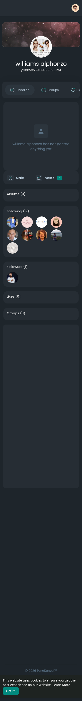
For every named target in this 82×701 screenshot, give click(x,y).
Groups (13, 313)
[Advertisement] (41, 365)
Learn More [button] (61, 685)
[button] (75, 8)
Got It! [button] (10, 691)
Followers (14, 267)
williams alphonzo (41, 64)
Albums (13, 194)
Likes (11, 296)
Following (14, 211)
